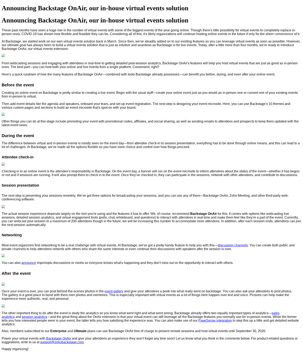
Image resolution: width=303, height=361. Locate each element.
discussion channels (233, 245)
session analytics (34, 317)
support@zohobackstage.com (62, 342)
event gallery (114, 291)
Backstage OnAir (58, 338)
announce (28, 263)
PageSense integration (215, 320)
